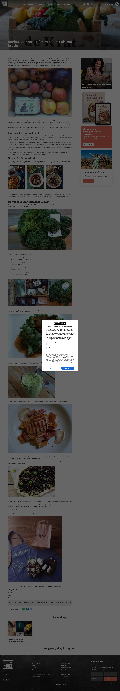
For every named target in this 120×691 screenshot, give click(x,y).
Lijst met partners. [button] (65, 357)
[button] (60, 351)
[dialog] (60, 345)
